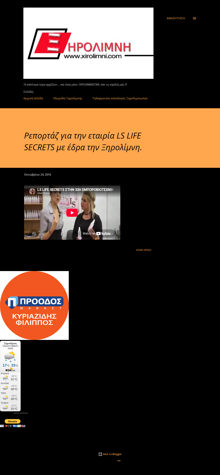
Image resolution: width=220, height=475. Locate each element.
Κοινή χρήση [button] (143, 250)
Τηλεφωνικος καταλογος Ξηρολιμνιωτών (120, 98)
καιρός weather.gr (21, 413)
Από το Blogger (112, 454)
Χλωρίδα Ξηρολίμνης (67, 98)
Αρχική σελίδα (33, 98)
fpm (119, 461)
